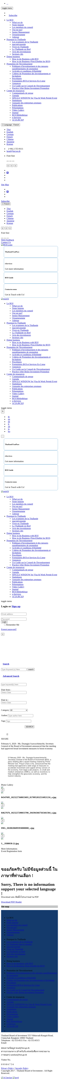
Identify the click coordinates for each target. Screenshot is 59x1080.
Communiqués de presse (22, 93)
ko (9, 431)
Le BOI (10, 20)
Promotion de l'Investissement (19, 64)
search (30, 669)
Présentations (17, 108)
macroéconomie (19, 44)
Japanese (10, 142)
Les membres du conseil (22, 27)
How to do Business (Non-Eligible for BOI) (31, 61)
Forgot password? (9, 629)
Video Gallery (18, 110)
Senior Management (21, 32)
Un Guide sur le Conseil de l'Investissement (31, 86)
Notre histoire (18, 25)
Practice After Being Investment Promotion (30, 88)
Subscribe (13, 15)
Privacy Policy (7, 1068)
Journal (15, 112)
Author (4, 715)
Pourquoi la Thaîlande (16, 39)
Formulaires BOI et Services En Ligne (28, 81)
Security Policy (21, 1068)
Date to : (5, 700)
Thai (9, 129)
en (9, 419)
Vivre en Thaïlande (20, 47)
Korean (10, 144)
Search (6, 664)
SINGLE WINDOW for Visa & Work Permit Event (34, 98)
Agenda (15, 95)
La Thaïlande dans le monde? (19, 944)
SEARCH (29, 727)
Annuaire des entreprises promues (26, 103)
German (10, 134)
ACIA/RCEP (18, 120)
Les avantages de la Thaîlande (25, 42)
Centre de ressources (15, 91)
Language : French (11, 125)
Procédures (17, 78)
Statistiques (17, 100)
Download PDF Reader (11, 902)
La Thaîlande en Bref (21, 49)
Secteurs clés (17, 54)
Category (5, 710)
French (10, 137)
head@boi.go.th (13, 151)
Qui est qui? (17, 30)
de (9, 421)
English (10, 132)
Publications (17, 105)
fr (8, 424)
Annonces (16, 83)
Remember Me (12, 625)
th (9, 417)
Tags (3, 721)
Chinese (10, 139)
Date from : (6, 690)
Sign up (16, 606)
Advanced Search (11, 676)
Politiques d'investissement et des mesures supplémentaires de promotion (30, 67)
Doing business (13, 56)
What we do (17, 22)
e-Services (16, 117)
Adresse (15, 37)
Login (4, 622)
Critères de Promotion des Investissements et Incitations (30, 980)
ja (8, 429)
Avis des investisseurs (21, 52)
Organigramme (18, 34)
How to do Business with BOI (25, 59)
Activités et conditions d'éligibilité (26, 71)
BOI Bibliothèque (20, 115)
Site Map (5, 184)
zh (9, 426)
